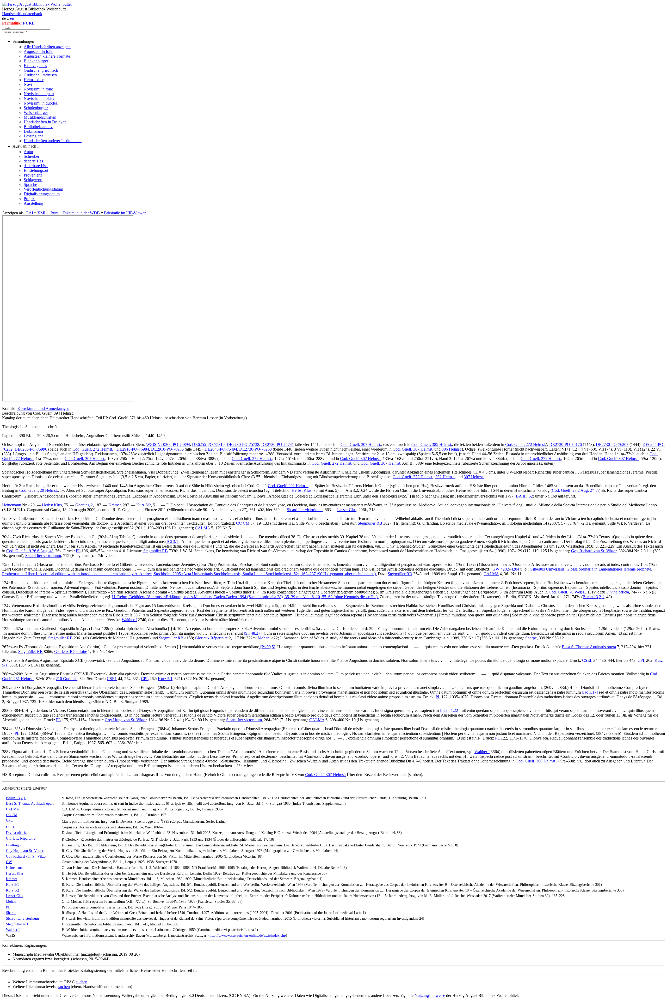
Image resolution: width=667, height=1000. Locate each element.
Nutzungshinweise (430, 995)
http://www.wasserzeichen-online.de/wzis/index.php (248, 935)
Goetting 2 (84, 505)
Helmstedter (34, 79)
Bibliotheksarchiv (38, 126)
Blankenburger (36, 61)
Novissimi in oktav (39, 98)
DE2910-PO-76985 (167, 449)
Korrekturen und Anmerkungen (43, 408)
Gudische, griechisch (41, 70)
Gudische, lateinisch (40, 75)
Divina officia (617, 592)
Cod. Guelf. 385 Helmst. (431, 444)
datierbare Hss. (36, 165)
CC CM (242, 523)
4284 (515, 569)
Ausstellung (33, 203)
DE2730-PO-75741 (277, 444)
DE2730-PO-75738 (243, 444)
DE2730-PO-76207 (612, 444)
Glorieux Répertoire (211, 638)
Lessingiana (33, 136)
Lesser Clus (346, 509)
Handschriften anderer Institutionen (53, 140)
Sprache (30, 184)
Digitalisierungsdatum (42, 194)
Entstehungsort (36, 170)
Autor (28, 151)
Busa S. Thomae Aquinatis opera (589, 647)
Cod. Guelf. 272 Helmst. (525, 444)
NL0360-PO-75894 (173, 444)
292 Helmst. (445, 477)
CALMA (202, 528)
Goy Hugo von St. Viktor (125, 720)
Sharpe (531, 638)
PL (78, 551)
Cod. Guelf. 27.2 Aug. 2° (573, 490)
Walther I (129, 619)
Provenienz (33, 175)
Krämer (114, 505)
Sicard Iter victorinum (305, 509)
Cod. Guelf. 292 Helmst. (288, 485)
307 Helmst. (474, 477)
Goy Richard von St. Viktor (593, 551)
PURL (29, 23)
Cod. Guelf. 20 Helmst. (38, 490)
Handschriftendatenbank (22, 13)
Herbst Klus (301, 490)
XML (41, 213)
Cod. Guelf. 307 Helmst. (361, 444)
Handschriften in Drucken (45, 122)
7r (597, 490)
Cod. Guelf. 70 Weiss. (567, 592)
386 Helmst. (452, 449)
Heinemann (11, 505)
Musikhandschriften (40, 117)
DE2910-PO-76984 (132, 449)
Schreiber (31, 156)
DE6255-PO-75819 (208, 444)
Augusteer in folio (38, 51)
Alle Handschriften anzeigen (47, 47)
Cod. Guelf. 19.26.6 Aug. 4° (29, 551)
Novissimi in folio (38, 89)
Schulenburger (36, 108)
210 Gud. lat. (66, 678)
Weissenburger (36, 112)
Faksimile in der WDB (81, 213)
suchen (81, 982)
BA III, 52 (524, 496)
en (12, 18)
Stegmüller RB (370, 523)
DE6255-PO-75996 (31, 449)
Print (54, 213)
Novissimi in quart (39, 94)
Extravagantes (35, 65)
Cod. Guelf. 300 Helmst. (536, 761)
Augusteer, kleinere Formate (47, 56)
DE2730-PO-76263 (255, 449)
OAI (29, 213)
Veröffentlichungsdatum (43, 189)
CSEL (587, 660)
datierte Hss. (34, 161)
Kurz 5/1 (165, 678)
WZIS (151, 444)
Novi (28, 84)
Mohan (263, 638)
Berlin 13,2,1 (593, 597)
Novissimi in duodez (41, 103)
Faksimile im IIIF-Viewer (125, 213)
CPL (641, 660)
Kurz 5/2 (143, 505)
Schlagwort (33, 180)
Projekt (29, 198)
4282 (505, 569)
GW (495, 569)
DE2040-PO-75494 (221, 449)
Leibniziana (33, 131)
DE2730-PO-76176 (565, 444)
